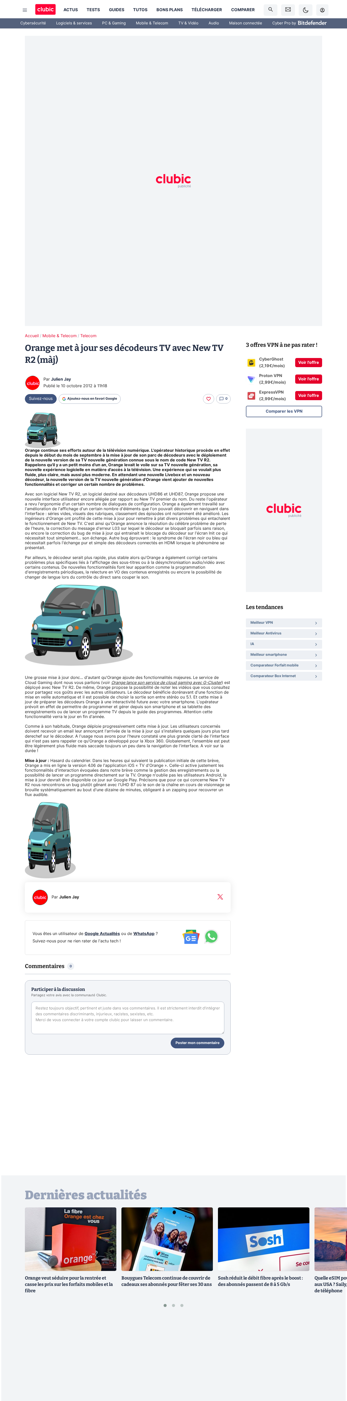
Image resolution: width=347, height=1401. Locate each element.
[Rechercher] (270, 10)
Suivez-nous (41, 399)
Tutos (140, 10)
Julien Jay (61, 379)
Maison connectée (245, 23)
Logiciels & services (74, 23)
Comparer (243, 10)
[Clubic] (45, 10)
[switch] (305, 10)
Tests (93, 10)
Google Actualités (102, 934)
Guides (116, 10)
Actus (71, 10)
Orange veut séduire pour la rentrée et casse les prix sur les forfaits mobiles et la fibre (69, 1284)
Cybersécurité (33, 23)
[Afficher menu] (25, 10)
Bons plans (169, 10)
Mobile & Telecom (152, 23)
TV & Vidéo (188, 23)
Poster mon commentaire (197, 1043)
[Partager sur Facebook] (334, 1357)
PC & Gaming (114, 23)
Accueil (32, 336)
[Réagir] (208, 398)
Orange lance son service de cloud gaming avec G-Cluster (166, 683)
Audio (214, 23)
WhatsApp (143, 934)
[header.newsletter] (288, 10)
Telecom (88, 336)
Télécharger (207, 10)
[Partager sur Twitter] (334, 1374)
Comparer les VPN (284, 411)
